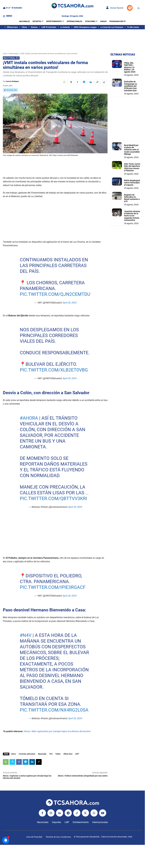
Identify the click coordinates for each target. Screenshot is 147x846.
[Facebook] (77, 82)
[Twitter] (71, 82)
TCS (50, 754)
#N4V (25, 635)
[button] (138, 8)
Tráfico (57, 754)
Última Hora (67, 754)
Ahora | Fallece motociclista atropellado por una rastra (83, 776)
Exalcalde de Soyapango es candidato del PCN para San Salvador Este (130, 86)
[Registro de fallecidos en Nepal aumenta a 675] (117, 196)
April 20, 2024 (69, 302)
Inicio (5, 54)
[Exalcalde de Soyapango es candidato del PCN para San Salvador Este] (117, 83)
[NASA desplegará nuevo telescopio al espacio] (117, 181)
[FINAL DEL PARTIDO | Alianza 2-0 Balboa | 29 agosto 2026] (117, 64)
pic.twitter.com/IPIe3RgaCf (52, 587)
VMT (77, 754)
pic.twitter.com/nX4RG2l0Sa (54, 710)
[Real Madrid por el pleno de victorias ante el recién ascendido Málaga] (117, 146)
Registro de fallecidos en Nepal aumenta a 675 (132, 198)
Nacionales (13, 54)
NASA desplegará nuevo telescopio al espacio (132, 182)
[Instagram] (51, 813)
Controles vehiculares (27, 754)
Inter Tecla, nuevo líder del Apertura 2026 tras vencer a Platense (132, 167)
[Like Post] (104, 82)
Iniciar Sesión (116, 8)
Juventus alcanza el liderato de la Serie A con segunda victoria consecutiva (132, 215)
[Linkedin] (90, 82)
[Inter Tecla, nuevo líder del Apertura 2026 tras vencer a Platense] (117, 165)
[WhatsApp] (64, 82)
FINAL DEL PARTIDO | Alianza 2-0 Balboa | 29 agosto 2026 (129, 67)
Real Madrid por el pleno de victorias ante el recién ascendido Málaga (132, 149)
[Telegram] (84, 82)
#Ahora (29, 418)
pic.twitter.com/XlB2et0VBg (54, 370)
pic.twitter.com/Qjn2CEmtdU (55, 294)
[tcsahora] (72, 5)
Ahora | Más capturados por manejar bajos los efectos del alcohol (57, 731)
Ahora (13, 754)
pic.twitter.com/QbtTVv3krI (53, 498)
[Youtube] (102, 813)
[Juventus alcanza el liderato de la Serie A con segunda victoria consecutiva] (117, 212)
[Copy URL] (97, 82)
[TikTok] (76, 813)
